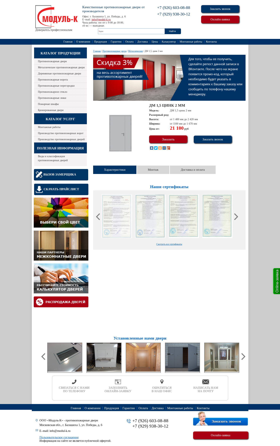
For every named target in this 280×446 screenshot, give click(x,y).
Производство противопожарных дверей (61, 139)
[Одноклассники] (160, 148)
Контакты (211, 41)
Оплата (129, 41)
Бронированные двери (51, 110)
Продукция (100, 41)
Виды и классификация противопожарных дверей (53, 158)
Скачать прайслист (61, 189)
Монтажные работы (191, 41)
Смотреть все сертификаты (169, 244)
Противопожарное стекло (52, 91)
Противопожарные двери (52, 61)
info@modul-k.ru (101, 19)
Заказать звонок (220, 8)
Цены (155, 41)
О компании (83, 41)
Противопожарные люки (52, 98)
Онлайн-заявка (220, 19)
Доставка (142, 41)
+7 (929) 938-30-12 (173, 14)
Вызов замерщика (59, 174)
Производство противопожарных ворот (60, 133)
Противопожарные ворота (53, 79)
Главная (67, 41)
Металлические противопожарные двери (61, 67)
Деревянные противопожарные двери (59, 73)
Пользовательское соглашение (59, 437)
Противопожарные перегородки (56, 85)
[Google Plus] (168, 148)
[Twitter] (156, 148)
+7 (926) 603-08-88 (173, 7)
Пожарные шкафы (48, 104)
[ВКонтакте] (151, 148)
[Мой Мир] (164, 148)
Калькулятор (169, 41)
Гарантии (116, 41)
